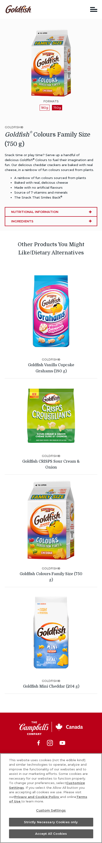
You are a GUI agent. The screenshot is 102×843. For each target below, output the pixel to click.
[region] (51, 798)
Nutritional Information (34, 212)
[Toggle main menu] (93, 9)
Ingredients (22, 221)
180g (44, 107)
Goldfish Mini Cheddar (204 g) (51, 686)
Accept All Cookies (51, 833)
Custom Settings (51, 810)
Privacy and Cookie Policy (37, 797)
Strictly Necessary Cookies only (51, 822)
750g (57, 107)
